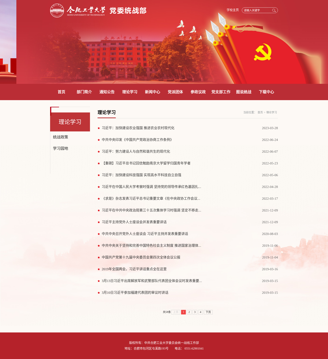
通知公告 (107, 92)
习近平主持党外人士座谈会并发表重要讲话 (134, 222)
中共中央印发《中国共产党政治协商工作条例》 (137, 140)
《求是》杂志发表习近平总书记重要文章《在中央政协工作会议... (151, 198)
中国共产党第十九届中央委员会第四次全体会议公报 (141, 257)
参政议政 (198, 92)
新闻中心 (152, 92)
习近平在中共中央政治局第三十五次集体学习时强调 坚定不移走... (151, 210)
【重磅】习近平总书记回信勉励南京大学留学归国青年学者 (146, 163)
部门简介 (84, 92)
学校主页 (233, 10)
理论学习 (129, 92)
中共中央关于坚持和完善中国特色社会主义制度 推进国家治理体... (151, 245)
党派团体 (175, 92)
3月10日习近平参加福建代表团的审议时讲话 (135, 293)
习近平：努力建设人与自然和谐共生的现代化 (136, 151)
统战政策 (60, 137)
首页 (61, 92)
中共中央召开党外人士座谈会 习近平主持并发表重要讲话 (145, 234)
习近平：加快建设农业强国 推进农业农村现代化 (138, 128)
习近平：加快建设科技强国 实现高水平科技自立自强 (141, 175)
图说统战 (243, 92)
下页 (208, 312)
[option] (164, 42)
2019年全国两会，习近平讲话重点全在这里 (134, 269)
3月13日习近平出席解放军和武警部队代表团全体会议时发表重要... (152, 281)
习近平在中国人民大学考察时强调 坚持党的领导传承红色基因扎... (151, 187)
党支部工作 (220, 92)
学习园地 (60, 148)
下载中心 (266, 92)
